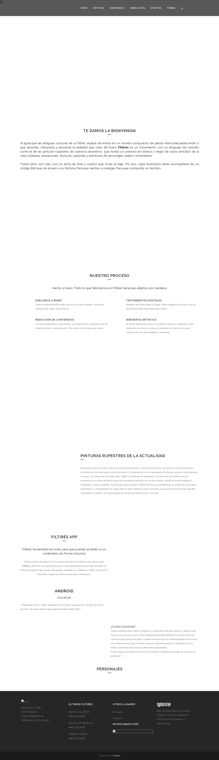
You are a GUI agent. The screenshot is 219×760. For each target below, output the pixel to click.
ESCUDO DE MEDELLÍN (81, 723)
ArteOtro (116, 756)
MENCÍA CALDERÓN (79, 712)
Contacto (117, 718)
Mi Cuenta (118, 712)
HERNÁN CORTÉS (78, 734)
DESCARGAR (64, 598)
